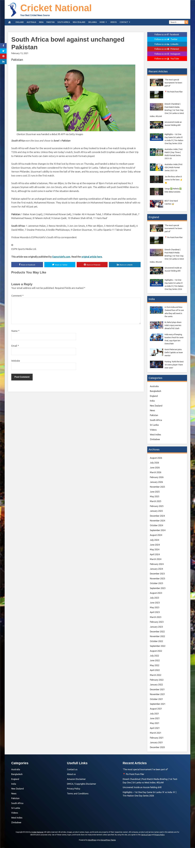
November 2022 (157, 636)
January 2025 (156, 511)
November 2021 (157, 694)
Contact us (72, 769)
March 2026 (155, 472)
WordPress (92, 840)
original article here (91, 256)
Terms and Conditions (77, 793)
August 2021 (156, 708)
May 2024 (154, 549)
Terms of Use (146, 835)
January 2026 (156, 482)
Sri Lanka (92, 22)
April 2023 (155, 612)
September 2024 (157, 530)
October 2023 (156, 583)
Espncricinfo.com (61, 256)
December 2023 (157, 573)
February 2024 (157, 564)
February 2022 (157, 680)
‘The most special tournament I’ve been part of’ (145, 769)
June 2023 (155, 602)
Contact (124, 22)
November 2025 (157, 487)
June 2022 (155, 660)
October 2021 (156, 699)
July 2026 (154, 462)
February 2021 (157, 738)
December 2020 (157, 747)
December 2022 (157, 631)
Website (15, 360)
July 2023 (154, 598)
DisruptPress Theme (108, 840)
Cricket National (56, 8)
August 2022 (156, 651)
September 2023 (157, 588)
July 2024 (154, 540)
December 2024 (157, 516)
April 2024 (155, 554)
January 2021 (156, 742)
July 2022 (154, 655)
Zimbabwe (155, 439)
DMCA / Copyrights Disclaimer (81, 784)
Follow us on (167, 34)
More (102, 22)
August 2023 (156, 593)
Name (15, 331)
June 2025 (155, 491)
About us (71, 774)
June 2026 (155, 467)
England (20, 22)
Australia (31, 22)
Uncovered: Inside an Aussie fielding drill (142, 787)
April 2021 (155, 728)
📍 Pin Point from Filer (133, 774)
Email (15, 345)
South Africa (63, 22)
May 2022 (154, 665)
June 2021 (155, 718)
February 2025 (157, 506)
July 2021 (154, 713)
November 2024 (157, 520)
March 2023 (155, 617)
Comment (17, 295)
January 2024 (156, 569)
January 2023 (156, 627)
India (41, 22)
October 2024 (156, 525)
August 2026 (156, 458)
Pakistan (50, 22)
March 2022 (155, 675)
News (152, 410)
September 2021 (157, 704)
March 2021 (155, 733)
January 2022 (156, 684)
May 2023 (154, 607)
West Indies (155, 434)
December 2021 (157, 689)
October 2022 (156, 641)
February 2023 (157, 622)
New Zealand (79, 22)
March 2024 (155, 559)
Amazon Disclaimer (76, 779)
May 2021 (154, 723)
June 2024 (155, 545)
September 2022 (157, 646)
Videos (113, 22)
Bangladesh (155, 391)
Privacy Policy (73, 788)
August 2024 (156, 535)
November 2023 (157, 578)
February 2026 (157, 477)
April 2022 (155, 670)
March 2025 (155, 501)
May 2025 (154, 496)
